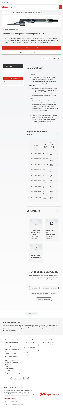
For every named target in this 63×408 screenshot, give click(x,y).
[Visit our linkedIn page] (27, 378)
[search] (60, 2)
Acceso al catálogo (29, 342)
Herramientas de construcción (9, 346)
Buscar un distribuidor (29, 347)
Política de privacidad (10, 398)
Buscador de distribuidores (49, 345)
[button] (44, 68)
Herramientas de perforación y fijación (11, 352)
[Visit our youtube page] (11, 378)
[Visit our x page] (19, 378)
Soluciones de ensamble (11, 342)
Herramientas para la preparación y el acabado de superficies (13, 362)
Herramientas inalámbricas (12, 349)
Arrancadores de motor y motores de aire (12, 357)
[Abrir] (60, 7)
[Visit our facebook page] (23, 378)
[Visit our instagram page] (15, 378)
